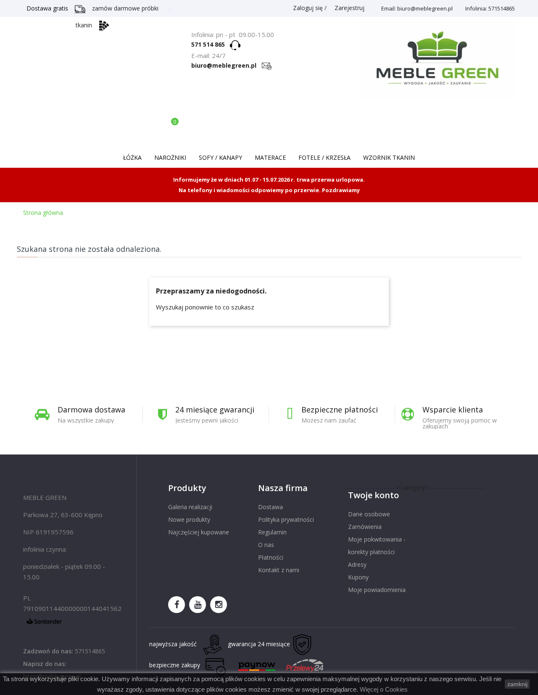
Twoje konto (373, 495)
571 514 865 (210, 44)
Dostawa (270, 507)
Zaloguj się (307, 8)
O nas (266, 545)
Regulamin (272, 532)
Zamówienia (365, 527)
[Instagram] (218, 604)
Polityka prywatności (286, 519)
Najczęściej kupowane (198, 532)
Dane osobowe (369, 514)
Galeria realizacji (190, 507)
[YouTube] (197, 604)
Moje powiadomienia (377, 590)
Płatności (270, 557)
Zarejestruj (348, 8)
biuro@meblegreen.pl (226, 65)
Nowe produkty (189, 519)
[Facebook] (176, 604)
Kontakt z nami (278, 570)
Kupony (358, 577)
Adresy (357, 564)
